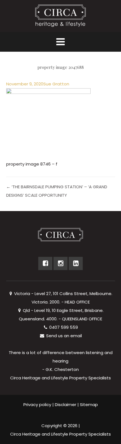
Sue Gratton (56, 84)
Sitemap (89, 404)
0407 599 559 (63, 327)
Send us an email (63, 336)
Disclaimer (65, 404)
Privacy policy (37, 404)
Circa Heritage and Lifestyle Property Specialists (60, 434)
